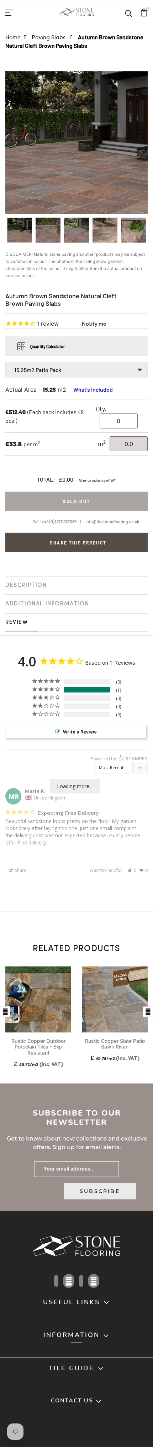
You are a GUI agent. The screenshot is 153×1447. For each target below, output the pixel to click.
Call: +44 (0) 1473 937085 (54, 521)
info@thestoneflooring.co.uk (112, 521)
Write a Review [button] (80, 731)
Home (13, 37)
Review (16, 622)
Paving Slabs (49, 37)
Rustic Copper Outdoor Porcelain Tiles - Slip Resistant (38, 1047)
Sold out (76, 501)
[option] (19, 232)
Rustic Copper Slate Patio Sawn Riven (115, 1044)
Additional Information (47, 604)
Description (26, 585)
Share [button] (20, 870)
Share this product (78, 542)
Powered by (119, 758)
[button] (132, 870)
